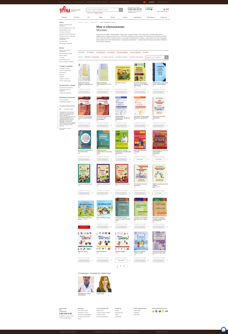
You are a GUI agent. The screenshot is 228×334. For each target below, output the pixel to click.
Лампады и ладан (64, 68)
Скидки (162, 17)
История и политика (64, 32)
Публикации (118, 316)
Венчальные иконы (64, 59)
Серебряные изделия (65, 101)
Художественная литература (67, 34)
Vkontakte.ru (137, 314)
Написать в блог (100, 314)
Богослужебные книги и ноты (67, 28)
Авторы (117, 310)
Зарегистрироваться (163, 2)
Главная (64, 17)
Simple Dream (165, 331)
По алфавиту (111, 52)
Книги (100, 17)
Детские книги (63, 41)
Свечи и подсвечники (65, 70)
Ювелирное (151, 17)
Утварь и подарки (66, 66)
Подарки (61, 76)
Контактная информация (84, 314)
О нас (79, 318)
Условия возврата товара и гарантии (96, 2)
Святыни (61, 74)
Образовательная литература (64, 39)
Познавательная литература (67, 36)
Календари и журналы (65, 43)
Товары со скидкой (122, 57)
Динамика (73, 331)
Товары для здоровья (65, 93)
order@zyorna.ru (132, 12)
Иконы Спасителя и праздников (64, 51)
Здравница (138, 17)
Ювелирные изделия (67, 97)
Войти (152, 2)
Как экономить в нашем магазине (119, 2)
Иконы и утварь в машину (66, 61)
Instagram (136, 312)
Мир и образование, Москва (108, 22)
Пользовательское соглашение (129, 331)
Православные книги (65, 30)
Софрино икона (98, 12)
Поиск (121, 10)
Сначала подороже (135, 52)
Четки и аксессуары (65, 80)
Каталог (76, 17)
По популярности (100, 52)
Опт (88, 17)
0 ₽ (144, 2)
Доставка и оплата (64, 2)
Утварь (125, 17)
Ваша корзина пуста (163, 11)
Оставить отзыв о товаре (103, 312)
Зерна (64, 9)
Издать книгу (99, 310)
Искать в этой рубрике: (137, 57)
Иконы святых (63, 55)
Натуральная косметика (66, 87)
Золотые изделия (64, 99)
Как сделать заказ (78, 2)
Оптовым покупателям (84, 316)
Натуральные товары (67, 85)
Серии (116, 314)
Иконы (113, 17)
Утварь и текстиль (64, 78)
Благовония (62, 72)
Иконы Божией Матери (65, 53)
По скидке (145, 52)
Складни (61, 57)
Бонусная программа (102, 316)
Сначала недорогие (122, 52)
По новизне (90, 52)
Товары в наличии (108, 57)
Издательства (94, 22)
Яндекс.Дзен (137, 310)
